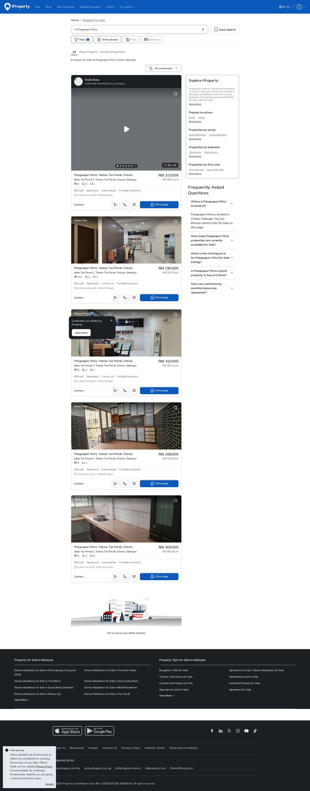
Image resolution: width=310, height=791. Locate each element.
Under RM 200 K (197, 134)
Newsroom (76, 748)
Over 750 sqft (196, 169)
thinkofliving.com (181, 768)
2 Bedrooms (211, 152)
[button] (74, 51)
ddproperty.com (155, 768)
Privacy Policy (130, 748)
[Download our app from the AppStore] (67, 730)
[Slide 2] (120, 166)
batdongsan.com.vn (128, 768)
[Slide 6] (132, 166)
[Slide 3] (123, 166)
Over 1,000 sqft (215, 169)
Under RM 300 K (217, 134)
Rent (48, 6)
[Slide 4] (126, 166)
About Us (59, 748)
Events (110, 6)
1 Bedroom (195, 152)
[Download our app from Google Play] (99, 730)
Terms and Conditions (183, 748)
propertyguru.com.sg (97, 768)
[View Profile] (99, 81)
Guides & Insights (90, 6)
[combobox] (139, 29)
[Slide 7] (134, 165)
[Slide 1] (117, 166)
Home (75, 20)
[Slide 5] (129, 166)
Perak (201, 117)
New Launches (65, 6)
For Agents (126, 6)
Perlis (192, 117)
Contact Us (109, 748)
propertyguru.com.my (66, 768)
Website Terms (154, 748)
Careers (93, 748)
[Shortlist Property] (176, 94)
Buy (38, 6)
